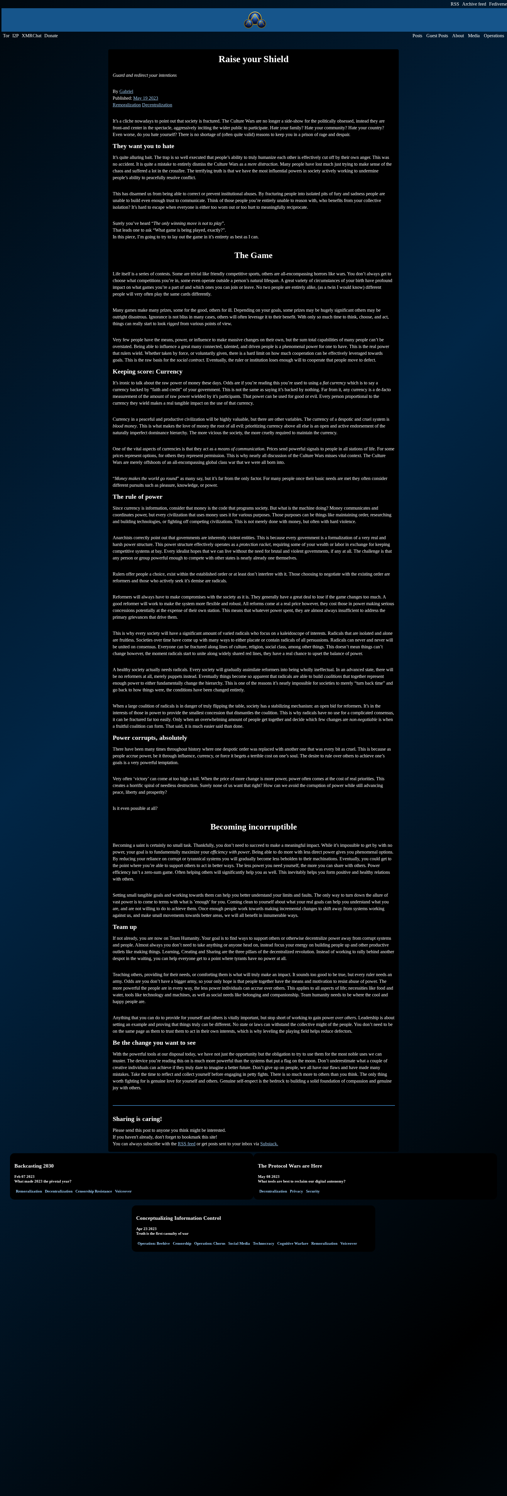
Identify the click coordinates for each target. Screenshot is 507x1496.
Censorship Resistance (93, 1191)
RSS (455, 3)
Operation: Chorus (209, 1243)
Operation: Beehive (154, 1243)
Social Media (239, 1243)
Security (313, 1191)
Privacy (296, 1191)
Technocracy (263, 1243)
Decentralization (157, 104)
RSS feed (186, 1143)
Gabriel (126, 91)
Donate (51, 35)
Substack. (269, 1143)
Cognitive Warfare (292, 1243)
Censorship (182, 1243)
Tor (6, 35)
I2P (15, 35)
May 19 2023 (145, 98)
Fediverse (498, 3)
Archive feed (474, 3)
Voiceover (123, 1191)
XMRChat (31, 35)
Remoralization (127, 104)
